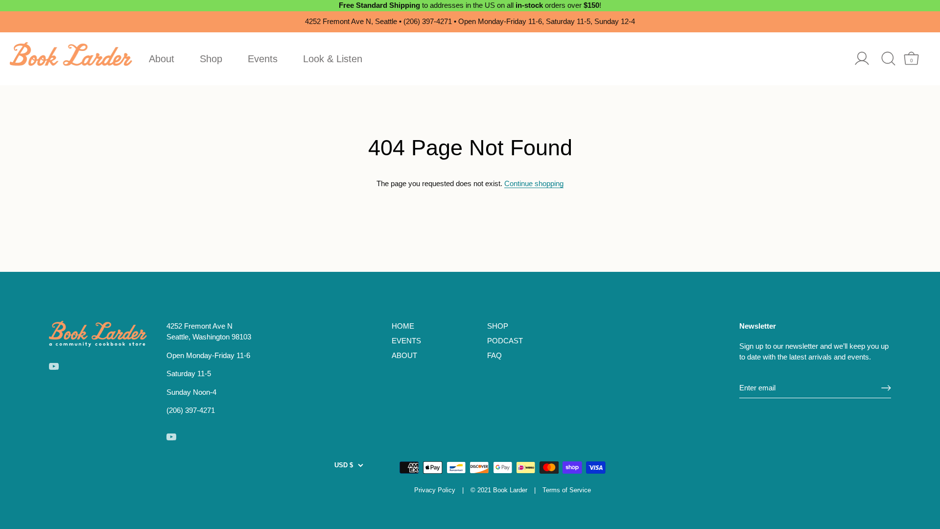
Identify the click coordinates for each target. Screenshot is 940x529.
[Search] (888, 58)
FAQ (494, 355)
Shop (211, 58)
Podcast (505, 341)
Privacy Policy (434, 490)
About (161, 58)
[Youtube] (54, 365)
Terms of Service (566, 490)
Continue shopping (534, 183)
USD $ (343, 465)
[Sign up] (886, 388)
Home (403, 326)
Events (263, 58)
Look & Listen (332, 58)
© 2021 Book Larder (498, 490)
